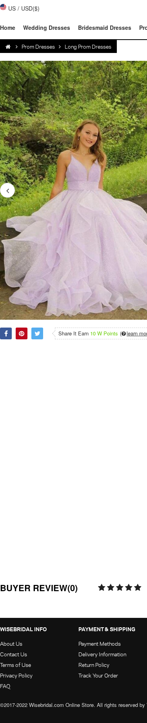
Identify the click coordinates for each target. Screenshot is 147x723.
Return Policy (93, 664)
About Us (11, 643)
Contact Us (13, 654)
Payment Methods (99, 643)
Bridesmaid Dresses (104, 27)
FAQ (5, 686)
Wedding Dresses (46, 27)
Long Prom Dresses (88, 46)
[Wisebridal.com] (8, 47)
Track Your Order (98, 675)
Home (7, 27)
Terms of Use (15, 664)
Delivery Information (102, 654)
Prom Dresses (38, 46)
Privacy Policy (16, 675)
